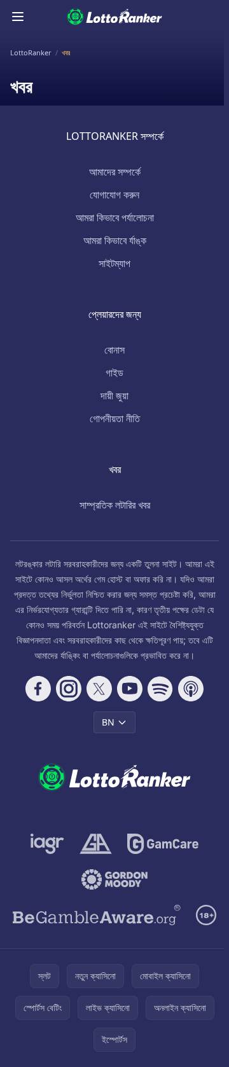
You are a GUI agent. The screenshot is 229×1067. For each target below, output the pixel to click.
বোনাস (114, 350)
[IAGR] (47, 844)
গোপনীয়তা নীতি (115, 418)
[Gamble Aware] (97, 915)
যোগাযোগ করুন (114, 195)
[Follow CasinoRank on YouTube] (129, 688)
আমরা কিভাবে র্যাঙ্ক (114, 240)
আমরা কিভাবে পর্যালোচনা (115, 217)
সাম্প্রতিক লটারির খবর (115, 505)
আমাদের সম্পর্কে (115, 172)
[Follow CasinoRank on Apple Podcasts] (191, 688)
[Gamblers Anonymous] (96, 844)
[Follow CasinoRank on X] (99, 688)
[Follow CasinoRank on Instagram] (68, 688)
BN (108, 722)
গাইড (114, 373)
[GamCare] (162, 844)
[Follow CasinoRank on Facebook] (38, 688)
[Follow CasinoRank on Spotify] (160, 688)
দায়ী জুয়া (114, 396)
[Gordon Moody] (114, 879)
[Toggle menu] (18, 16)
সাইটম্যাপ (114, 263)
